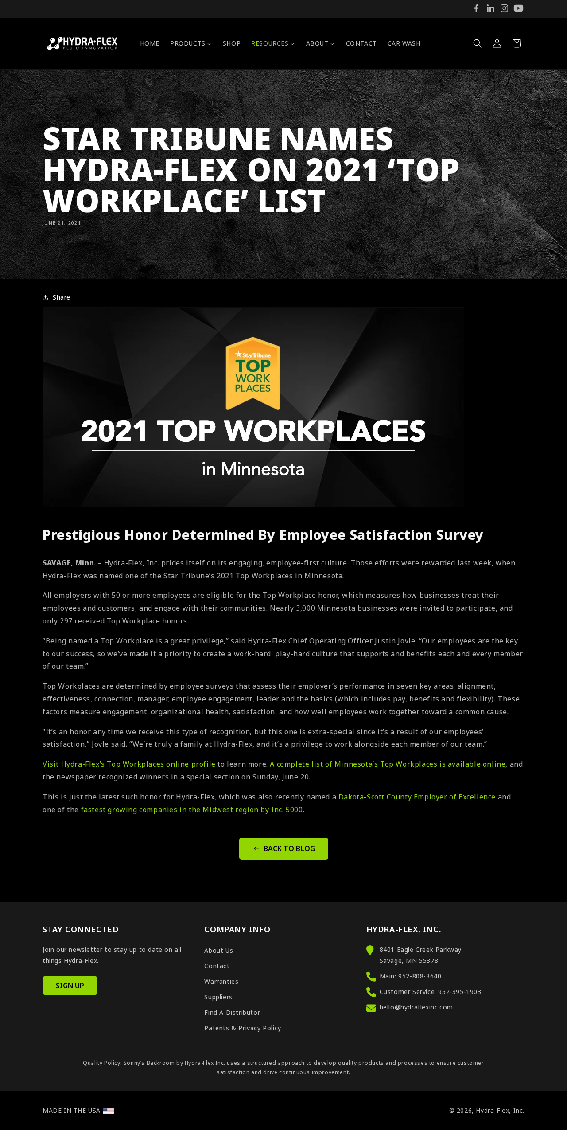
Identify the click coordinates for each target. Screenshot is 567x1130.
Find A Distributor (232, 1012)
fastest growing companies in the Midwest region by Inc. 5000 (192, 809)
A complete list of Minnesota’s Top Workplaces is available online (387, 764)
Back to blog (289, 848)
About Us (218, 950)
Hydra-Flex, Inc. (500, 1110)
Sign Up (70, 985)
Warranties (221, 981)
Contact (216, 966)
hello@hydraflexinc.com (416, 1007)
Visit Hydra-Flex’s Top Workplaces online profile (129, 764)
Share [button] (61, 297)
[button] (191, 43)
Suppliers (218, 997)
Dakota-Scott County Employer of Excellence (417, 797)
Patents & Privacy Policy (242, 1028)
